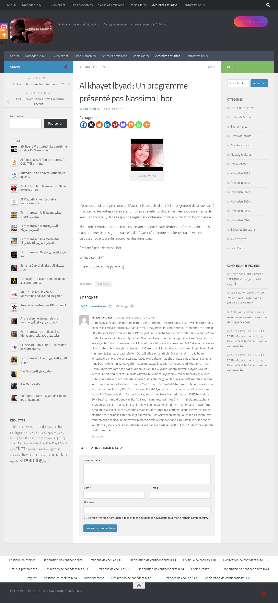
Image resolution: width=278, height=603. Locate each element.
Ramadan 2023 (240, 192)
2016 (29, 427)
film (20, 448)
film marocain (34, 449)
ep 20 (34, 443)
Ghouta (47, 449)
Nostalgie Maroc (241, 154)
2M (13, 426)
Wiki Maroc (238, 248)
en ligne (16, 432)
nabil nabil (92, 109)
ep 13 (45, 438)
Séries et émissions (111, 5)
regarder (14, 461)
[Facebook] (83, 124)
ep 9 (18, 438)
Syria (46, 461)
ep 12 (38, 438)
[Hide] (1, 42)
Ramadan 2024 (240, 201)
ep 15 (59, 438)
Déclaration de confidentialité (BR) (228, 578)
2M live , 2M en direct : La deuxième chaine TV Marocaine (246, 298)
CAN (49, 427)
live (25, 454)
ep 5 (50, 432)
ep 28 (64, 443)
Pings (127, 306)
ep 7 (61, 432)
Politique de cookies (22, 560)
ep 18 (22, 443)
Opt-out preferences (23, 569)
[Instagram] (4, 27)
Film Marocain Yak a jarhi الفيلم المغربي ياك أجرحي (245, 279)
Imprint (32, 578)
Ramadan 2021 (240, 173)
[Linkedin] (107, 124)
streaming (31, 460)
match (44, 455)
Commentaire (92, 460)
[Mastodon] (123, 124)
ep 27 (58, 443)
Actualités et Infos (164, 5)
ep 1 (27, 433)
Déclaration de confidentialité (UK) (246, 560)
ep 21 (40, 443)
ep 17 (16, 443)
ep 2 (32, 433)
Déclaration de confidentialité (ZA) (134, 578)
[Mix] (131, 124)
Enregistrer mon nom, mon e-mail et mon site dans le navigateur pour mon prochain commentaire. (148, 518)
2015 (21, 427)
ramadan (58, 454)
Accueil (11, 5)
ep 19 (28, 443)
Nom (87, 488)
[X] (91, 124)
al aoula (39, 426)
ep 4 (44, 433)
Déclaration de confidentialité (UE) (153, 560)
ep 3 (39, 433)
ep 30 (12, 449)
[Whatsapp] (138, 124)
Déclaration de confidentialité (62, 560)
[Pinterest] (115, 124)
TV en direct (57, 5)
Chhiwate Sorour (241, 117)
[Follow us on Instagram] (64, 67)
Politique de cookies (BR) (181, 578)
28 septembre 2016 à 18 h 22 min (136, 317)
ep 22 (45, 443)
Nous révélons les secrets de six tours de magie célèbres (247, 317)
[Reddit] (99, 124)
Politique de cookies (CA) (114, 569)
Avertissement (94, 578)
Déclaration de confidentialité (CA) (161, 569)
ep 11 (31, 438)
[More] (146, 124)
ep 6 (56, 433)
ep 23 (51, 443)
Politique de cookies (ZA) (60, 578)
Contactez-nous (194, 5)
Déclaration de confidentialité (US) (67, 569)
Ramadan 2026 (32, 5)
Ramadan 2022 (240, 183)
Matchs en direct (241, 145)
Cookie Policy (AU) (203, 569)
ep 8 (12, 438)
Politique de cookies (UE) (106, 560)
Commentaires (98, 306)
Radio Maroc (138, 5)
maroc (34, 454)
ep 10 (24, 438)
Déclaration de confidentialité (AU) (246, 569)
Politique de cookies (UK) (199, 560)
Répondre (97, 436)
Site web (88, 502)
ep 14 (52, 438)
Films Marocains (82, 5)
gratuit (55, 449)
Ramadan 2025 (240, 211)
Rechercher (17, 116)
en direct (59, 426)
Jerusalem (15, 455)
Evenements (239, 126)
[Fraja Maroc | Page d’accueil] (31, 30)
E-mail (155, 488)
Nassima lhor (103, 283)
